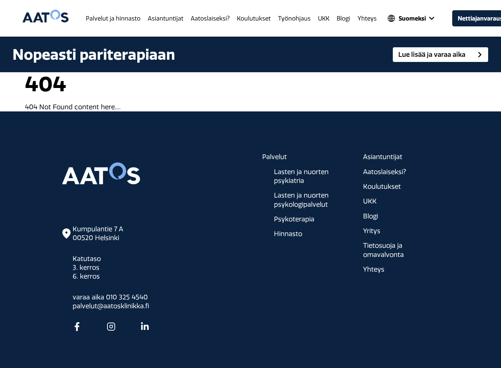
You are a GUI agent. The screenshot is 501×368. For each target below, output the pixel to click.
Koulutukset (254, 18)
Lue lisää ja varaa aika (431, 55)
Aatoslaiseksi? (210, 18)
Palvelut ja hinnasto (113, 18)
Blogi (343, 18)
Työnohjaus (294, 18)
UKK (323, 18)
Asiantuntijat (165, 18)
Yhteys (367, 18)
